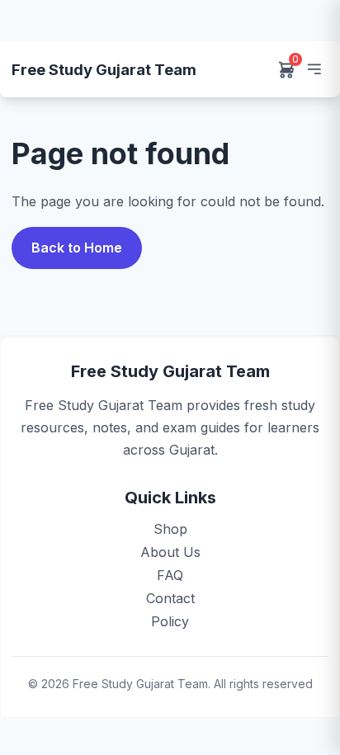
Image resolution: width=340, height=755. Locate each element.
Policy (170, 621)
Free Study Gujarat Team (104, 69)
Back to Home (76, 247)
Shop (170, 529)
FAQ (170, 575)
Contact (170, 598)
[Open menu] (313, 69)
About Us (170, 552)
